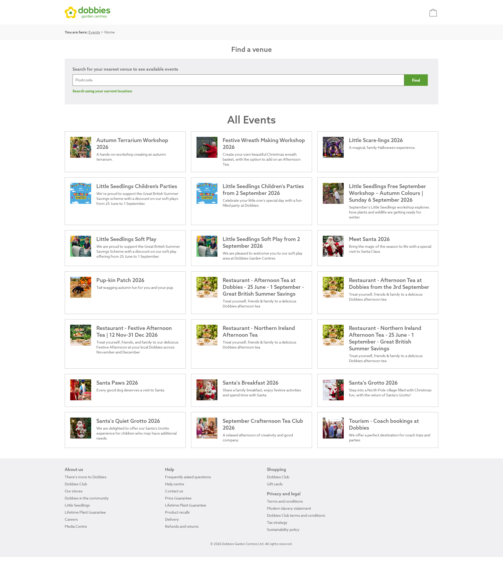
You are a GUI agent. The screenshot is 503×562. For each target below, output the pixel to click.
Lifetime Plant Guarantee (85, 512)
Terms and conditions (285, 501)
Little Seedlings (77, 505)
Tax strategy (277, 522)
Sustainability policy (283, 529)
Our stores (74, 490)
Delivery (172, 519)
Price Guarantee (178, 498)
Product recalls (177, 512)
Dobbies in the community (87, 498)
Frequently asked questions (188, 476)
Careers (71, 519)
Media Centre (76, 526)
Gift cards (275, 483)
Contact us (174, 490)
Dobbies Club (76, 483)
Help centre (174, 483)
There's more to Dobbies (85, 476)
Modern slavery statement (289, 508)
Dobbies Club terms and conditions (296, 515)
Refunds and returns (182, 526)
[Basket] (433, 12)
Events (94, 32)
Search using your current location (102, 91)
